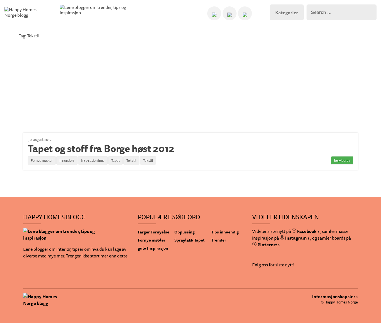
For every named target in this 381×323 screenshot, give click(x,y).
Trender (218, 240)
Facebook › (307, 231)
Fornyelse (160, 232)
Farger (144, 232)
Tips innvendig (225, 232)
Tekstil (131, 160)
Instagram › (296, 238)
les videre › (342, 160)
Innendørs (66, 160)
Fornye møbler (42, 160)
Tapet (115, 160)
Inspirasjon (157, 248)
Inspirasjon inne (93, 160)
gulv (142, 248)
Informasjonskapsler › (335, 296)
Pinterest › (268, 244)
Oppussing (184, 232)
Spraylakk (183, 240)
